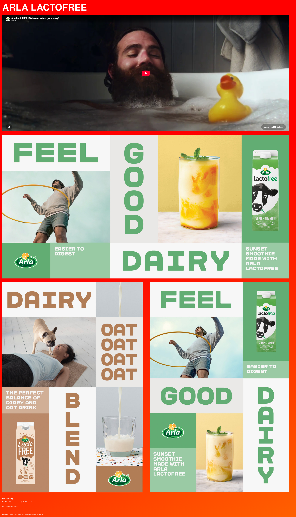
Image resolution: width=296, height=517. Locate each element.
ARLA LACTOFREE (44, 7)
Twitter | (11, 514)
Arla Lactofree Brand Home (9, 506)
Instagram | (5, 514)
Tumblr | (16, 514)
